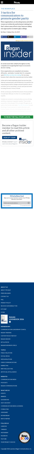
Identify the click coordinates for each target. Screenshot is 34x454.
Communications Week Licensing (12, 406)
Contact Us (4, 296)
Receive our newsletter (9, 306)
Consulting (5, 409)
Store (3, 312)
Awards (3, 396)
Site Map (4, 309)
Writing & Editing (7, 368)
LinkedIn (4, 426)
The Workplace (8, 9)
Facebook (4, 435)
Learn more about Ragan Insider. (11, 144)
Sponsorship (5, 415)
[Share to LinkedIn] (17, 37)
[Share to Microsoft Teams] (23, 37)
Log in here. (16, 142)
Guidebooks (5, 399)
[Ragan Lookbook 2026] (12, 319)
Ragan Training (6, 332)
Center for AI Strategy (9, 336)
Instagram (4, 432)
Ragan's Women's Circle (9, 345)
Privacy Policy (6, 302)
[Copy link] (30, 37)
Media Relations (6, 359)
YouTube (4, 439)
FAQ (2, 299)
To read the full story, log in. (17, 117)
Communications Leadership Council (13, 329)
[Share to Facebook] (4, 37)
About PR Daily (6, 290)
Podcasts (4, 382)
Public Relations (6, 353)
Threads (4, 429)
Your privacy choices (8, 442)
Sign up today (9, 137)
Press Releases (6, 293)
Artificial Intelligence (9, 372)
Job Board (4, 412)
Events (3, 393)
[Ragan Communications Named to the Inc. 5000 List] (24, 437)
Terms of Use (28, 205)
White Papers (5, 418)
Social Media (5, 356)
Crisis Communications (9, 362)
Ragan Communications (9, 386)
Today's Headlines (7, 205)
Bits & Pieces (5, 342)
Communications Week (8, 379)
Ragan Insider (5, 339)
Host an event (5, 403)
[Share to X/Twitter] (10, 37)
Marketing (4, 365)
